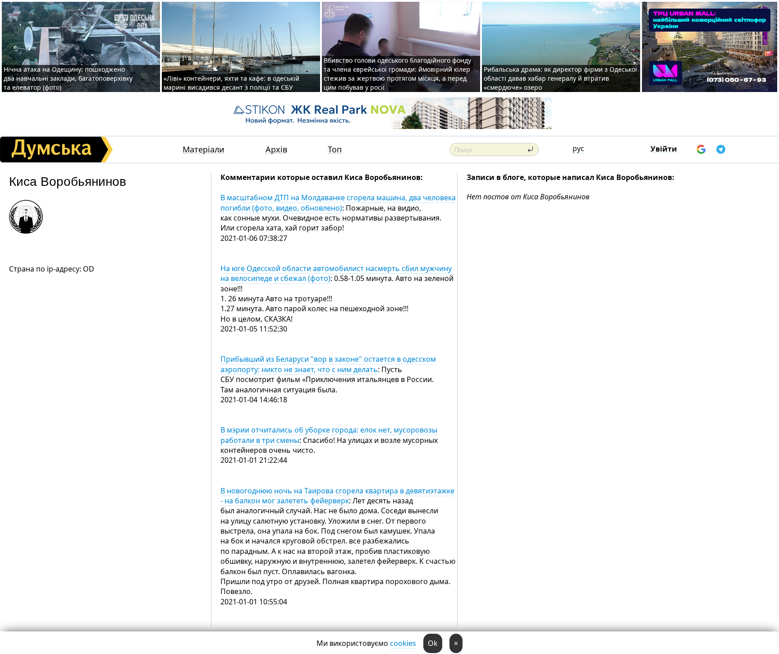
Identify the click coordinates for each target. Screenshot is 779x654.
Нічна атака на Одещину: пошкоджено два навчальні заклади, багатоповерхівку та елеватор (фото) (68, 78)
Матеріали (204, 149)
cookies (403, 643)
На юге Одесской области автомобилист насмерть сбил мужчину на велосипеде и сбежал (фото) (336, 273)
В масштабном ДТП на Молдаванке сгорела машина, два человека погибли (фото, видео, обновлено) (338, 202)
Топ (335, 149)
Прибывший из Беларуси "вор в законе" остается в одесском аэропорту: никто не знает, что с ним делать (328, 364)
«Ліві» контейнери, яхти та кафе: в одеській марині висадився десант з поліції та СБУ (231, 83)
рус (578, 148)
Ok (433, 643)
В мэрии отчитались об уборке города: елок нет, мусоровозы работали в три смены (328, 435)
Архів (276, 149)
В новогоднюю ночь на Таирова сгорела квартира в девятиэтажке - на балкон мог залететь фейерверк (337, 496)
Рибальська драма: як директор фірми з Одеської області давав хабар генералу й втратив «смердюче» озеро (560, 78)
